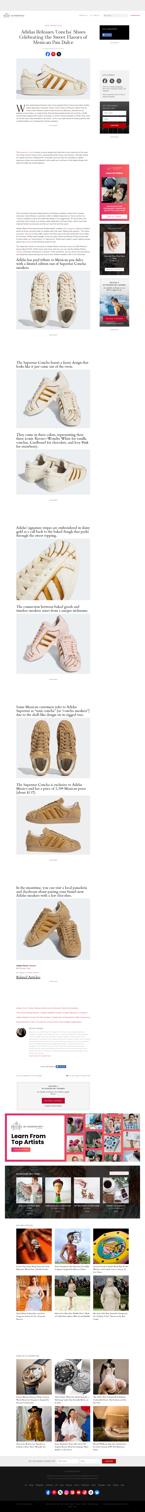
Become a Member (53, 1101)
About (48, 1504)
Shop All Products (114, 269)
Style (60, 26)
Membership (135, 15)
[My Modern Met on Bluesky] (96, 1492)
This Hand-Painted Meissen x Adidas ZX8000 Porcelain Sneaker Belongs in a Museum (51, 1013)
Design (53, 26)
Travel (109, 1485)
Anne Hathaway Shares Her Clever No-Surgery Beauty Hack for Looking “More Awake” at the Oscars (71, 1446)
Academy (116, 1485)
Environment (85, 1485)
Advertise (84, 1504)
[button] (95, 15)
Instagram (70, 228)
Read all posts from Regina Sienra (40, 1056)
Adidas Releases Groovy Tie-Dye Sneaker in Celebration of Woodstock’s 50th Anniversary (53, 1017)
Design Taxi (25, 968)
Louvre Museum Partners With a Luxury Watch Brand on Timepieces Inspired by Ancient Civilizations (32, 1400)
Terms (75, 1507)
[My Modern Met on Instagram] (66, 1492)
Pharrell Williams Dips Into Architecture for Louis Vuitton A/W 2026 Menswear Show (109, 1446)
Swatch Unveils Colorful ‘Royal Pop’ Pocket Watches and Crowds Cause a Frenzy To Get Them (110, 1269)
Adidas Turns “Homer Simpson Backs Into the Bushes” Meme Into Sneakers (47, 1008)
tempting (29, 242)
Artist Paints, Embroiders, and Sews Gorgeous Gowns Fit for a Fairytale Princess (30, 1316)
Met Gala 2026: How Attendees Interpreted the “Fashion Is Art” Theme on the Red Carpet (110, 1316)
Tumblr (120, 89)
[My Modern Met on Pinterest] (54, 1492)
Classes (76, 1485)
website (19, 252)
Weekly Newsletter (116, 87)
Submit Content (69, 1504)
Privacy (70, 1507)
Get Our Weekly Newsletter (79, 1076)
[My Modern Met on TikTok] (84, 1492)
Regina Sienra (49, 48)
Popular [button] (83, 15)
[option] (74, 1149)
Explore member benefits (54, 1106)
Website (32, 965)
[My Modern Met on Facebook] (48, 1492)
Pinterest (114, 89)
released (28, 234)
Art (26, 1485)
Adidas (55, 118)
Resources (69, 1485)
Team (62, 1504)
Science (93, 1485)
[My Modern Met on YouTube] (78, 1492)
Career (62, 1485)
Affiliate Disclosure (93, 1504)
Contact (77, 1504)
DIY (56, 1485)
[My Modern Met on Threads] (90, 1492)
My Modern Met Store (28, 1174)
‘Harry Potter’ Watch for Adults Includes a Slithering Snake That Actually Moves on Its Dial (72, 1400)
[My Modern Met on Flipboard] (72, 1492)
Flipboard (106, 91)
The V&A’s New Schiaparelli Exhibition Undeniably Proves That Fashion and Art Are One (109, 1400)
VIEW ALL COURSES (114, 217)
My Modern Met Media (114, 95)
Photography (39, 1485)
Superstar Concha (27, 152)
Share (62, 1067)
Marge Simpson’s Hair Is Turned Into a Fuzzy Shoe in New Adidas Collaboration (48, 1022)
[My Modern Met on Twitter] (60, 1492)
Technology (101, 1485)
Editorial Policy (55, 1504)
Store (122, 1485)
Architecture (49, 1485)
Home (47, 26)
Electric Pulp (125, 1504)
